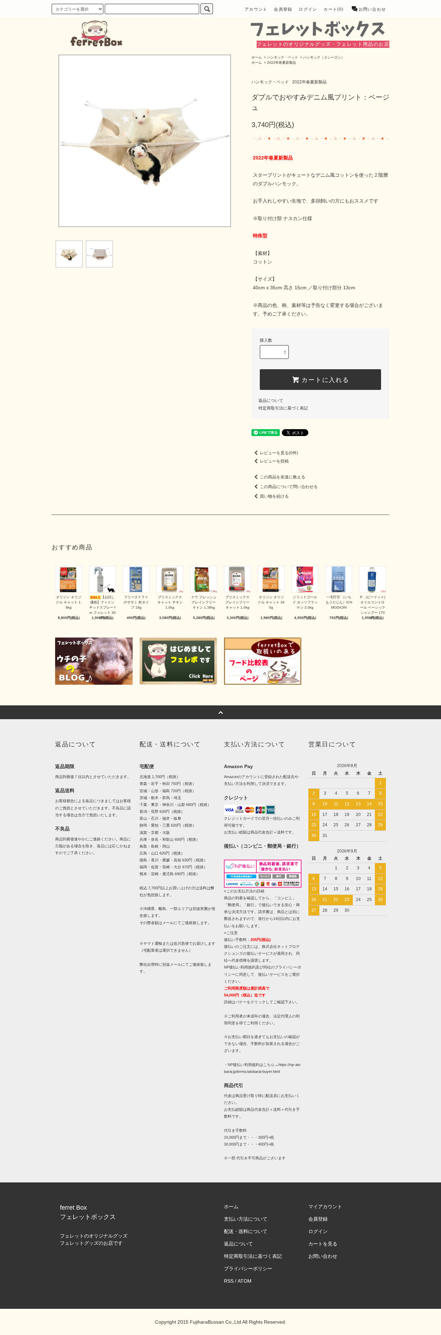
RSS (229, 1281)
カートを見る (322, 1243)
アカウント (256, 9)
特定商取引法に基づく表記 (283, 408)
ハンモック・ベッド (282, 57)
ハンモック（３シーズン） (324, 57)
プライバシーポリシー (248, 1268)
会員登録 (283, 9)
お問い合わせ (372, 9)
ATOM (245, 1281)
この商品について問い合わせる (289, 486)
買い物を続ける (274, 496)
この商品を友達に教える (282, 477)
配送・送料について (245, 1231)
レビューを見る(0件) (279, 453)
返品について (270, 400)
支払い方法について (245, 1219)
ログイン (308, 9)
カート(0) (333, 9)
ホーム (257, 57)
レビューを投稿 (274, 461)
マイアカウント (325, 1206)
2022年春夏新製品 (281, 62)
